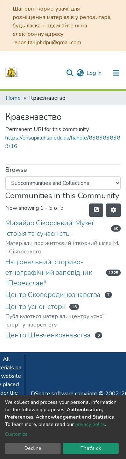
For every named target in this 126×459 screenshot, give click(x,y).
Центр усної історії (35, 306)
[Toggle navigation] (116, 73)
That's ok (90, 448)
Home (13, 98)
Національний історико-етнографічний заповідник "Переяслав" (48, 272)
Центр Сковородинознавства (52, 294)
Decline (32, 448)
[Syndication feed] (96, 210)
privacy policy (90, 424)
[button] (80, 73)
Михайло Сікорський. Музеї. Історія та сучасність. (49, 228)
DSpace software (52, 393)
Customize (16, 434)
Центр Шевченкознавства (48, 335)
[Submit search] (69, 73)
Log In (94, 73)
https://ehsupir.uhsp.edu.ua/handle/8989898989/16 (62, 142)
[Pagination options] (113, 210)
